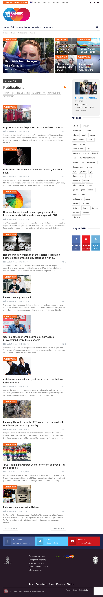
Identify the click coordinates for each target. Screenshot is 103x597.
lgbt (91, 172)
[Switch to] (31, 2)
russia (87, 199)
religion (76, 194)
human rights (78, 167)
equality (90, 140)
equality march (78, 149)
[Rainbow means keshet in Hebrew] (17, 494)
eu (89, 149)
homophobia (91, 162)
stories (76, 204)
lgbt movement (78, 176)
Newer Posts (57, 529)
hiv (83, 162)
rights (84, 194)
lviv (89, 176)
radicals (91, 190)
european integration (81, 153)
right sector (77, 199)
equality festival (79, 144)
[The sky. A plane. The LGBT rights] (88, 46)
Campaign (8, 93)
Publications (17, 27)
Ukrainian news (54, 93)
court (84, 135)
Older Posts (11, 529)
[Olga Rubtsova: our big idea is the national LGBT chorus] (17, 114)
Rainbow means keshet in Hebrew (21, 507)
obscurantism (78, 185)
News (6, 27)
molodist (76, 181)
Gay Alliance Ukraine (87, 158)
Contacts (56, 2)
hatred (75, 162)
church (76, 135)
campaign (85, 126)
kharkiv (89, 167)
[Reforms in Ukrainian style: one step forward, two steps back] (17, 156)
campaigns (77, 130)
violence (94, 208)
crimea (92, 135)
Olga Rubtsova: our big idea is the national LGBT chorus (33, 127)
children (88, 130)
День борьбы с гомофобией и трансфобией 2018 (86, 98)
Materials (36, 27)
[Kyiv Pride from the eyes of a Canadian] (29, 55)
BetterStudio (83, 590)
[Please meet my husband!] (17, 284)
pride (83, 190)
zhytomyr (76, 217)
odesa (89, 185)
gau (74, 158)
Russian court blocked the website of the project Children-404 (87, 70)
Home (37, 2)
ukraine (85, 208)
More (64, 2)
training (76, 208)
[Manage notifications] (6, 591)
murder (86, 181)
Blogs (27, 27)
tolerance (85, 204)
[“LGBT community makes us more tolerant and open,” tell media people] (17, 452)
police (75, 190)
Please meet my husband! (17, 297)
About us (46, 2)
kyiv (74, 172)
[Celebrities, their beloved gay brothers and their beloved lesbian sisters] (17, 366)
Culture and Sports (22, 93)
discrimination (78, 140)
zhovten (86, 213)
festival (95, 153)
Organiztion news (38, 93)
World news (8, 97)
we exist (76, 213)
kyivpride (83, 172)
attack (75, 126)
